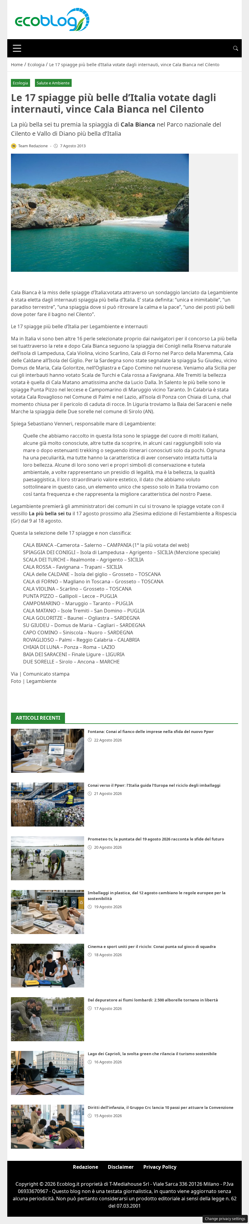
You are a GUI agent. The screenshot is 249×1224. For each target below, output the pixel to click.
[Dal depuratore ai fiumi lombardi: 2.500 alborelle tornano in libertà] (47, 1019)
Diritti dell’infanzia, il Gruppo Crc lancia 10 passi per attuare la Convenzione (161, 1107)
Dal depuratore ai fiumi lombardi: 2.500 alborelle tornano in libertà (153, 1000)
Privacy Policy (159, 1167)
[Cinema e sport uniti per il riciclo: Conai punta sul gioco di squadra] (47, 966)
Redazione (85, 1167)
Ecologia (20, 83)
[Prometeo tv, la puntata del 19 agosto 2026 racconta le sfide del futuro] (47, 858)
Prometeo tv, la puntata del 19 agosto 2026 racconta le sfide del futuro (156, 839)
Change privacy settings (225, 1218)
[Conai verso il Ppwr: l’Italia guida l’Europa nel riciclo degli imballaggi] (47, 804)
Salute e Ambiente (53, 83)
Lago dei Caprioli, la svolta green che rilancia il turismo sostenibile (152, 1053)
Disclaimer (121, 1167)
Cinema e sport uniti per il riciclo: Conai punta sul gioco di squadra (152, 946)
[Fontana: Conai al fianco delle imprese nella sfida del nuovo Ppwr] (47, 751)
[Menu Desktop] (17, 48)
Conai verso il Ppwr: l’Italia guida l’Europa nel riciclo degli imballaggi (154, 785)
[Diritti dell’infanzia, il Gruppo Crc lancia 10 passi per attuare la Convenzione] (47, 1127)
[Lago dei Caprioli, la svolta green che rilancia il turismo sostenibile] (47, 1073)
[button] (235, 48)
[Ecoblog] (52, 19)
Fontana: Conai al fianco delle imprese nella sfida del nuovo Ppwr (151, 731)
